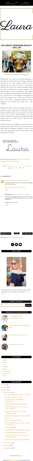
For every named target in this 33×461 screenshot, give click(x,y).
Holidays (5, 366)
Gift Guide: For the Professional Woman (17, 439)
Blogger (20, 455)
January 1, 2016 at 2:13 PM (19, 180)
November (8, 443)
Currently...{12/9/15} (11, 427)
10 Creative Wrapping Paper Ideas (15, 432)
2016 (4, 387)
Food (4, 364)
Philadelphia (7, 371)
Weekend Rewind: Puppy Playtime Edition (18, 430)
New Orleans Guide (25, 3)
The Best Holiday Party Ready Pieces (16, 404)
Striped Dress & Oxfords (16, 344)
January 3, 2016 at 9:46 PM (21, 194)
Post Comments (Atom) (15, 237)
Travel (5, 375)
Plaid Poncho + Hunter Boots (18, 335)
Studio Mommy (14, 460)
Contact (26, 2)
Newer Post (5, 233)
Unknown (8, 180)
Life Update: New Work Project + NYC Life (18, 394)
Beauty (5, 360)
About (16, 2)
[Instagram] (16, 244)
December (8, 392)
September (8, 448)
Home (8, 2)
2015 (4, 390)
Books (5, 362)
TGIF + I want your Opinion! (13, 420)
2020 (4, 385)
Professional (27, 166)
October (7, 445)
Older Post (27, 233)
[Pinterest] (12, 244)
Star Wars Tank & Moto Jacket (14, 397)
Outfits (5, 369)
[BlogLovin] (20, 244)
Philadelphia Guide (9, 3)
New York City (12, 166)
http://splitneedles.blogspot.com (15, 187)
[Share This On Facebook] (16, 168)
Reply (6, 189)
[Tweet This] (20, 168)
